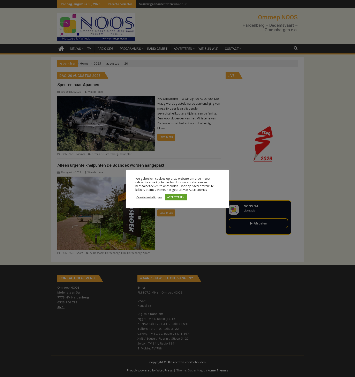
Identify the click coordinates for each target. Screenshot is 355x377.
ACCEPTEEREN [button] (175, 197)
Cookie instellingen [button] (149, 197)
